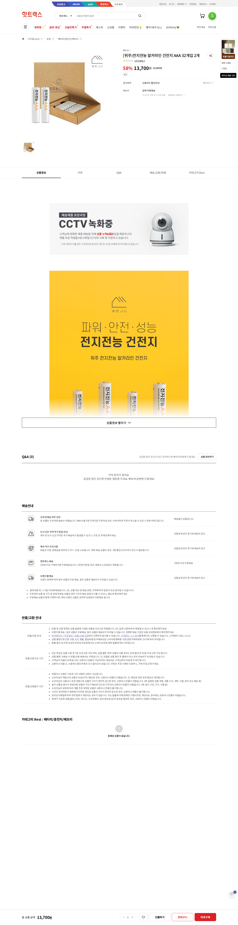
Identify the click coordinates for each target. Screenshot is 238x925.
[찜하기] (143, 917)
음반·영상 (54, 27)
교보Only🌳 (173, 27)
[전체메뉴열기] (25, 26)
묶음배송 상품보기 (175, 95)
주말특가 (86, 27)
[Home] (23, 39)
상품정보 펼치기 (116, 423)
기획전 (224, 68)
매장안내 (202, 4)
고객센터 (212, 4)
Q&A (119, 172)
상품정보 (41, 172)
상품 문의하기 (207, 456)
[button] (210, 56)
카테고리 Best (196, 172)
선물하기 (159, 917)
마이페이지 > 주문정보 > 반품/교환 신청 (70, 635)
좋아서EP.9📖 (154, 27)
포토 (49, 38)
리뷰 (80, 172)
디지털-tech (34, 38)
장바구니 (182, 917)
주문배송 (193, 4)
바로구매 (205, 917)
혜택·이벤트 (226, 62)
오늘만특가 (71, 27)
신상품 (110, 27)
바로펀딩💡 (135, 27)
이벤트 (121, 27)
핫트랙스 (63, 15)
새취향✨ (39, 27)
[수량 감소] (123, 917)
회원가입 (162, 4)
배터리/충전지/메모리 (68, 38)
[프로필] (212, 16)
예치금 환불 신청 (228, 75)
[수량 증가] (132, 917)
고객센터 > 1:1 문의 (130, 635)
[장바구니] (202, 16)
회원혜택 (180, 4)
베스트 (99, 27)
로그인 (171, 4)
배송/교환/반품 (158, 172)
